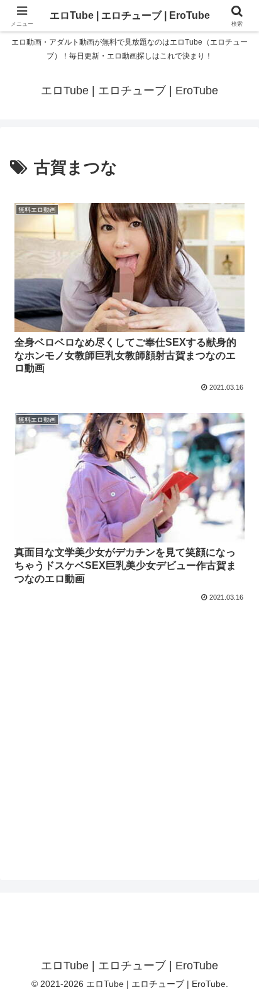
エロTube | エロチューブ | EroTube (130, 15)
